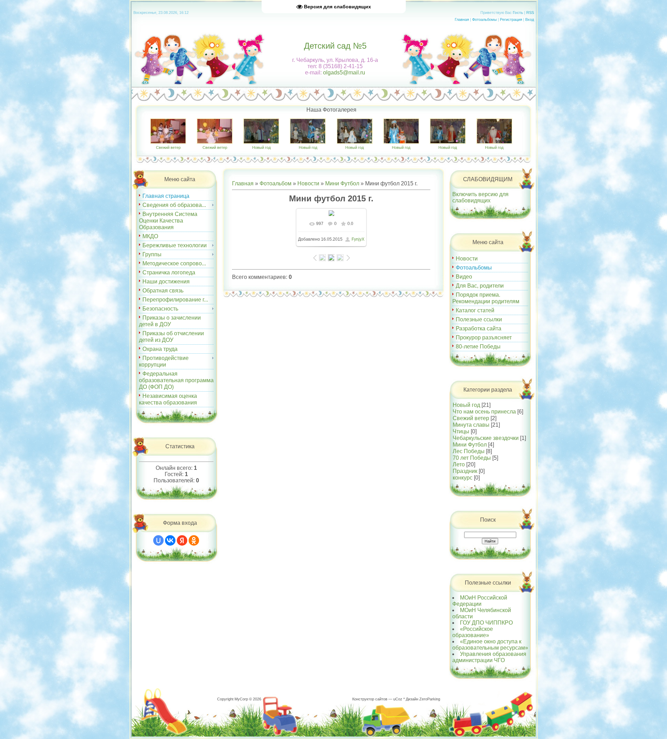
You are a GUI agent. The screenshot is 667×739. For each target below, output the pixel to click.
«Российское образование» (472, 632)
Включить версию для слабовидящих (480, 197)
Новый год (261, 147)
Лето (459, 464)
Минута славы (471, 425)
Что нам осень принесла (484, 412)
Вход (529, 19)
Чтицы (461, 431)
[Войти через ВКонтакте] (170, 540)
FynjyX (358, 239)
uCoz (397, 699)
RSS (530, 12)
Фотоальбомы (484, 19)
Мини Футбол (342, 183)
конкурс (462, 478)
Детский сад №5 (335, 45)
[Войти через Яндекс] (182, 540)
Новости (308, 183)
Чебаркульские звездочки (486, 438)
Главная (462, 19)
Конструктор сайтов (369, 699)
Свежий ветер (168, 147)
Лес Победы (469, 451)
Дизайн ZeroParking (423, 699)
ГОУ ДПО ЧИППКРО (486, 623)
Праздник (465, 471)
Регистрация (511, 19)
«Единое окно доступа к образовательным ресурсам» (490, 644)
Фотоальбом (275, 183)
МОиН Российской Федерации (479, 601)
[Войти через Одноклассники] (194, 540)
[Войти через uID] (158, 540)
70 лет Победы (472, 458)
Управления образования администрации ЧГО (489, 657)
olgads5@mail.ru (344, 72)
